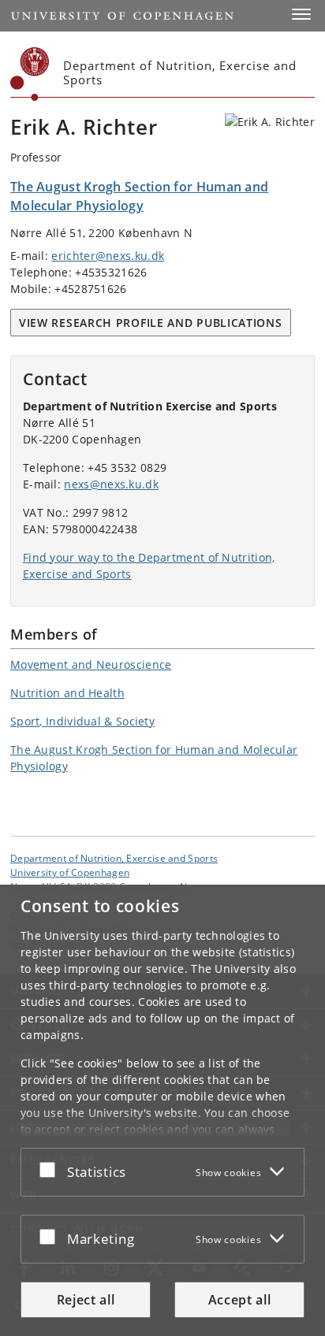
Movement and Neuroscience (91, 664)
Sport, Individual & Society (82, 721)
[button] (301, 14)
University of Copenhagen (69, 872)
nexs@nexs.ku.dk (111, 484)
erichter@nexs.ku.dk (107, 255)
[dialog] (162, 1110)
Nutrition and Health (67, 692)
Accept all (239, 1299)
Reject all (86, 1299)
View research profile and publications (150, 322)
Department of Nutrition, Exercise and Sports (114, 858)
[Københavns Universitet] (30, 74)
